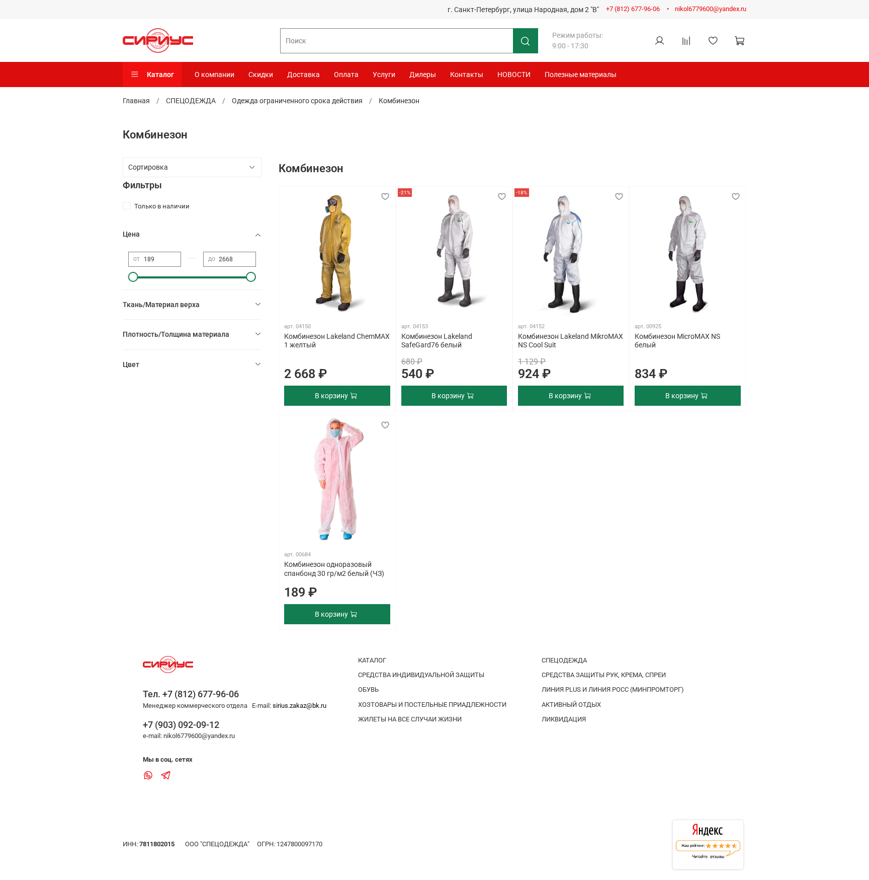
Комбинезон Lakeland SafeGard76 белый (436, 340)
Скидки (260, 74)
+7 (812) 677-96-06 (633, 9)
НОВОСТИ (514, 74)
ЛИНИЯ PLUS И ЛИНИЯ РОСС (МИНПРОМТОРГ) (613, 689)
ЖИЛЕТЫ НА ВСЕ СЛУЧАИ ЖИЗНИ (410, 719)
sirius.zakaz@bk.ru (299, 705)
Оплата (346, 74)
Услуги (384, 74)
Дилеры (422, 74)
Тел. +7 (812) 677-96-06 (191, 694)
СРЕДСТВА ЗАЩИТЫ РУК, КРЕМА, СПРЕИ (604, 675)
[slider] (133, 276)
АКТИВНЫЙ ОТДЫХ (571, 704)
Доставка (303, 74)
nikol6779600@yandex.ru (710, 9)
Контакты (466, 74)
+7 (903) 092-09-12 (181, 724)
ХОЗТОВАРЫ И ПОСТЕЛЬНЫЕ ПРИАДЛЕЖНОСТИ (432, 704)
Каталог (160, 74)
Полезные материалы (581, 74)
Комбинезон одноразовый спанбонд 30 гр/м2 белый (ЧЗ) (334, 568)
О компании (214, 74)
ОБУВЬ (368, 689)
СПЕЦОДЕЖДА (191, 101)
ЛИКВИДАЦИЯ (564, 719)
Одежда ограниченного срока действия (297, 101)
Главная (136, 101)
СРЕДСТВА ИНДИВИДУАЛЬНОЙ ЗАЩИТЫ (421, 675)
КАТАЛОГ (372, 660)
